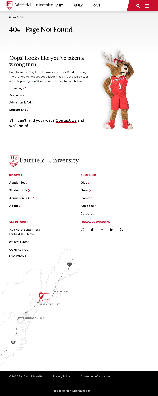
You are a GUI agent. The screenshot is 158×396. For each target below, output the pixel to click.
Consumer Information (95, 376)
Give (96, 5)
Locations (17, 256)
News (85, 190)
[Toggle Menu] (147, 5)
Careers (86, 213)
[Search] (138, 5)
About (13, 206)
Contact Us (66, 120)
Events (85, 198)
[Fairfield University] (29, 5)
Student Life (17, 110)
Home (12, 17)
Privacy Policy (62, 376)
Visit (59, 5)
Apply (78, 5)
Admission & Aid (20, 102)
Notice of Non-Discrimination (72, 390)
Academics (16, 95)
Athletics (87, 206)
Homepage (16, 88)
